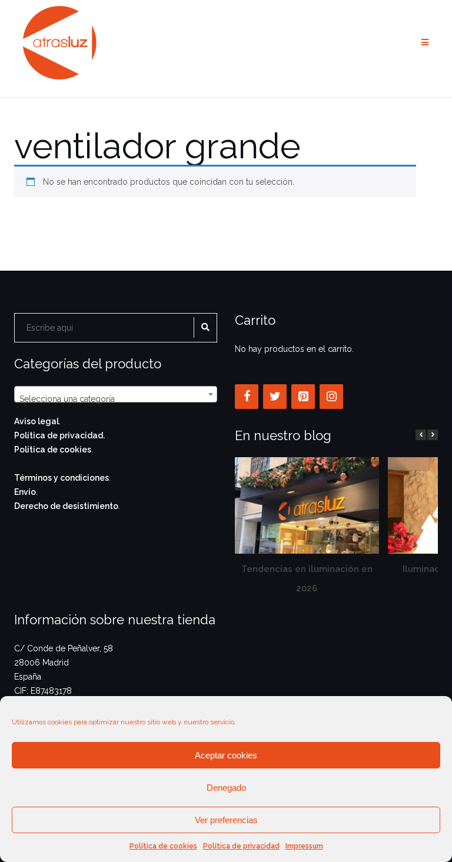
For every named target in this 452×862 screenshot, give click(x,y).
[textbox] (116, 399)
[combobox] (115, 394)
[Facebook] (246, 396)
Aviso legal (36, 421)
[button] (432, 435)
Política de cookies (163, 846)
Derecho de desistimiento (66, 506)
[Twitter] (275, 396)
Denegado (226, 788)
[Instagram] (331, 396)
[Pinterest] (303, 396)
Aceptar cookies (226, 755)
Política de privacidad (241, 846)
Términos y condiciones (61, 477)
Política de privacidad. (59, 435)
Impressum (304, 846)
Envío (25, 492)
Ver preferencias (226, 820)
